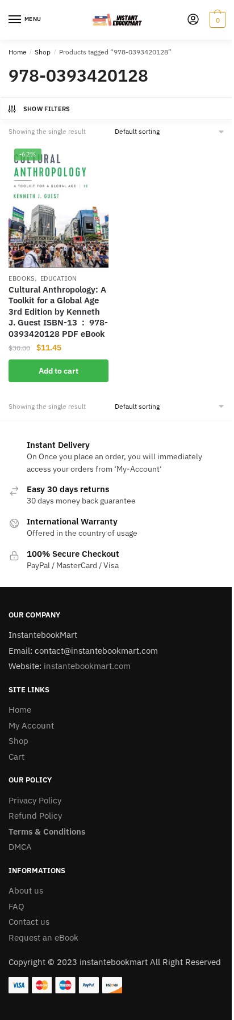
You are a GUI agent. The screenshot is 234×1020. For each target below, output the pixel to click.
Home (18, 52)
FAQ (16, 906)
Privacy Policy (35, 800)
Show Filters (46, 109)
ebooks (22, 278)
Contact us (29, 921)
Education (58, 278)
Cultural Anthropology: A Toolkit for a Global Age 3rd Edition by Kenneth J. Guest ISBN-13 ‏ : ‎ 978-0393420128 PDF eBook (58, 311)
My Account (31, 725)
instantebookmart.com (87, 666)
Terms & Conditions (47, 831)
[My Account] (193, 20)
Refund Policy (35, 815)
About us (26, 890)
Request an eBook (43, 937)
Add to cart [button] (58, 371)
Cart (16, 756)
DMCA (20, 846)
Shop (43, 52)
